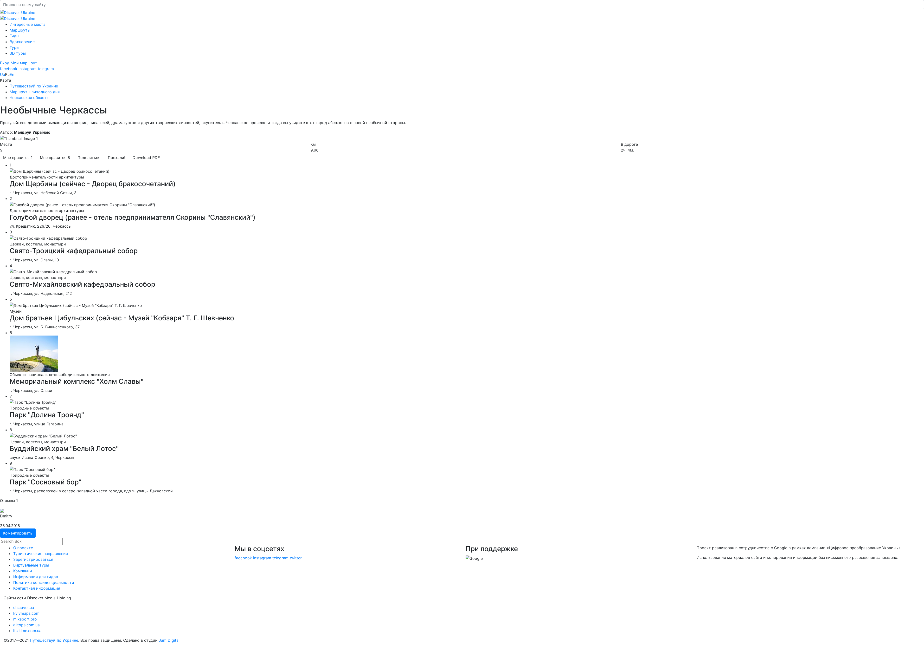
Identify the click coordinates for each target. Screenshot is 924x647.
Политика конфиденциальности (43, 582)
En (12, 74)
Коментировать (17, 533)
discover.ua (23, 607)
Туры (14, 47)
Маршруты (20, 30)
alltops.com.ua (26, 624)
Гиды (14, 35)
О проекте (23, 547)
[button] (5, 62)
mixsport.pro (25, 619)
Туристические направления (40, 553)
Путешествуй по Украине (54, 640)
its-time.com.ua (27, 630)
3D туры (18, 53)
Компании (22, 570)
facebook (8, 68)
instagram (28, 68)
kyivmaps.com (26, 613)
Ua (2, 74)
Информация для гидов (35, 576)
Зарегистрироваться (33, 559)
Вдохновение (22, 41)
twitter (296, 557)
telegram (46, 68)
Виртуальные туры (31, 565)
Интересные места (27, 24)
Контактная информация (36, 588)
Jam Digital (169, 640)
